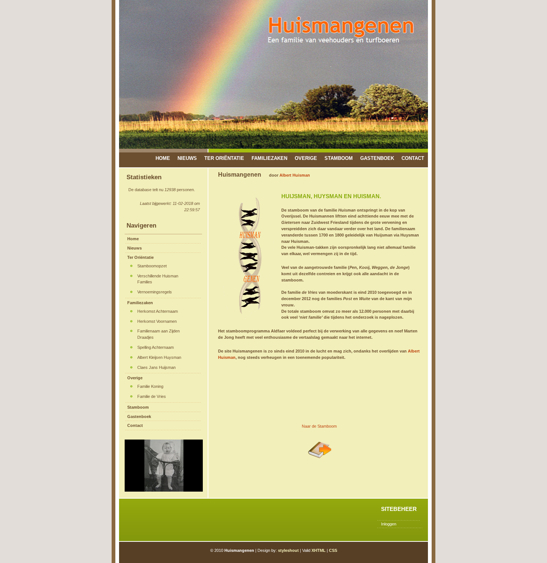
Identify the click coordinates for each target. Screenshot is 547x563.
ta (321, 426)
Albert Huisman (294, 175)
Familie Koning (150, 386)
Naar (306, 426)
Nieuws (187, 158)
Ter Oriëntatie (224, 158)
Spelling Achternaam (155, 347)
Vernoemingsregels (154, 292)
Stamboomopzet (152, 266)
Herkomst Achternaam (157, 311)
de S (315, 426)
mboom (330, 426)
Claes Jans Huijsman (156, 367)
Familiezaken (269, 158)
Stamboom (338, 158)
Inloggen (388, 524)
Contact (413, 158)
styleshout (288, 550)
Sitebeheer (399, 509)
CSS (333, 550)
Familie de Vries (151, 396)
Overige (306, 158)
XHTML (318, 550)
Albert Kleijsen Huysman (159, 357)
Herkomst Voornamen (157, 321)
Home (163, 158)
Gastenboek (377, 158)
